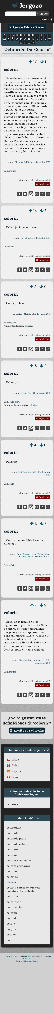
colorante (13, 849)
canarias (29, 326)
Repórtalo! (43, 184)
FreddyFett (26, 393)
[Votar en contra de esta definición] (42, 62)
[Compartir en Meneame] (48, 193)
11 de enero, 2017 (42, 314)
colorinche (14, 901)
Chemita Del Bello (24, 162)
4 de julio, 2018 (43, 162)
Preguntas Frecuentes (34, 956)
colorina (33, 405)
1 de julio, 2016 (43, 238)
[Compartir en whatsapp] (31, 193)
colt (9, 940)
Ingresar (45, 19)
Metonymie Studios (31, 961)
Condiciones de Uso (10, 956)
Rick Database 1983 (27, 472)
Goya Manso (27, 238)
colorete (12, 871)
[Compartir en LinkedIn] (42, 193)
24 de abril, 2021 (42, 556)
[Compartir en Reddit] (37, 193)
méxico (12, 171)
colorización (15, 907)
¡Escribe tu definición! (28, 730)
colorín (11, 69)
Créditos (22, 956)
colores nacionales (19, 860)
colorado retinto (17, 844)
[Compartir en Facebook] (19, 193)
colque (11, 934)
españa (12, 322)
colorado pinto (16, 838)
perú (17, 402)
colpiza (11, 929)
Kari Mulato (25, 314)
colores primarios (18, 865)
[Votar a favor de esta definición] (30, 62)
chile (11, 246)
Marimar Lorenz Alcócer (31, 660)
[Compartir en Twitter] (25, 193)
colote (11, 923)
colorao (12, 854)
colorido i (13, 876)
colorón (12, 912)
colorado (12, 833)
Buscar (43, 13)
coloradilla (14, 827)
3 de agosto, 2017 (42, 393)
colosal (11, 918)
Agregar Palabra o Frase (28, 27)
